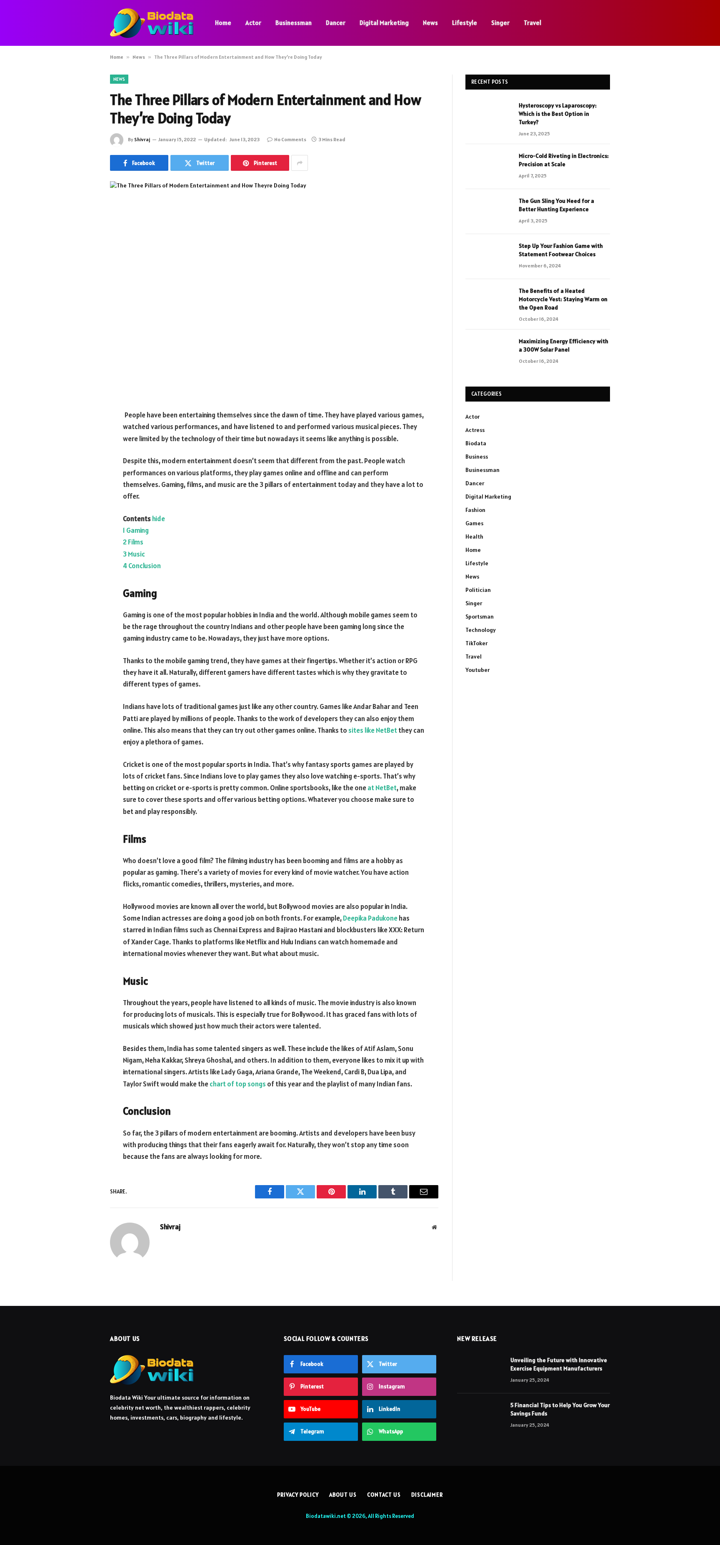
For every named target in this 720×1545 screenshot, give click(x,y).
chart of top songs (238, 1083)
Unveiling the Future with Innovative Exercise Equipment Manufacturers (558, 1364)
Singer (500, 23)
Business (476, 456)
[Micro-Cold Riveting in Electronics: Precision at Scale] (488, 166)
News (430, 23)
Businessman (293, 23)
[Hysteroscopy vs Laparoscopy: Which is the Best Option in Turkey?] (488, 116)
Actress (475, 430)
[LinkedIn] (80, 479)
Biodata (475, 443)
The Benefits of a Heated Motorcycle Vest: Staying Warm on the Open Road (563, 299)
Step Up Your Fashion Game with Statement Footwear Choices (561, 250)
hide (158, 518)
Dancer (335, 23)
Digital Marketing (384, 23)
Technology (480, 630)
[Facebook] (80, 437)
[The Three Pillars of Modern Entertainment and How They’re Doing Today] (274, 288)
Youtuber (477, 670)
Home (223, 23)
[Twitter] (80, 458)
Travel (532, 23)
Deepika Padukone (370, 918)
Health (474, 536)
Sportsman (479, 616)
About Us (343, 1494)
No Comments (290, 139)
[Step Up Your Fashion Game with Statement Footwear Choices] (488, 256)
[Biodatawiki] (151, 23)
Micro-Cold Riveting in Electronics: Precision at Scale (564, 160)
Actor (253, 23)
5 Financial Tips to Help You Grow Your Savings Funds (560, 1409)
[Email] (80, 522)
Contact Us (384, 1494)
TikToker (476, 643)
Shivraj (142, 139)
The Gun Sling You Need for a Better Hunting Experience (556, 205)
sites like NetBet (372, 730)
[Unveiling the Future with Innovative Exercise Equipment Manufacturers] (480, 1371)
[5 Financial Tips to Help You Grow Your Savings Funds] (480, 1416)
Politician (478, 590)
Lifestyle (464, 23)
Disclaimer (427, 1494)
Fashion (475, 510)
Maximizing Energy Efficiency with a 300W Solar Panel (563, 345)
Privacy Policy (298, 1494)
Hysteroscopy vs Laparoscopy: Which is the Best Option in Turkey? (558, 114)
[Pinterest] (80, 500)
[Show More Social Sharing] (299, 163)
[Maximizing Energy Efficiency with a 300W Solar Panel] (488, 352)
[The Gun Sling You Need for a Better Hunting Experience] (488, 211)
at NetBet (382, 787)
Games (474, 523)
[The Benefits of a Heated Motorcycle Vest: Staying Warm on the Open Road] (488, 301)
